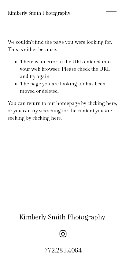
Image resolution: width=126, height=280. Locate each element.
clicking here (101, 103)
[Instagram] (63, 233)
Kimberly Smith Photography (39, 13)
